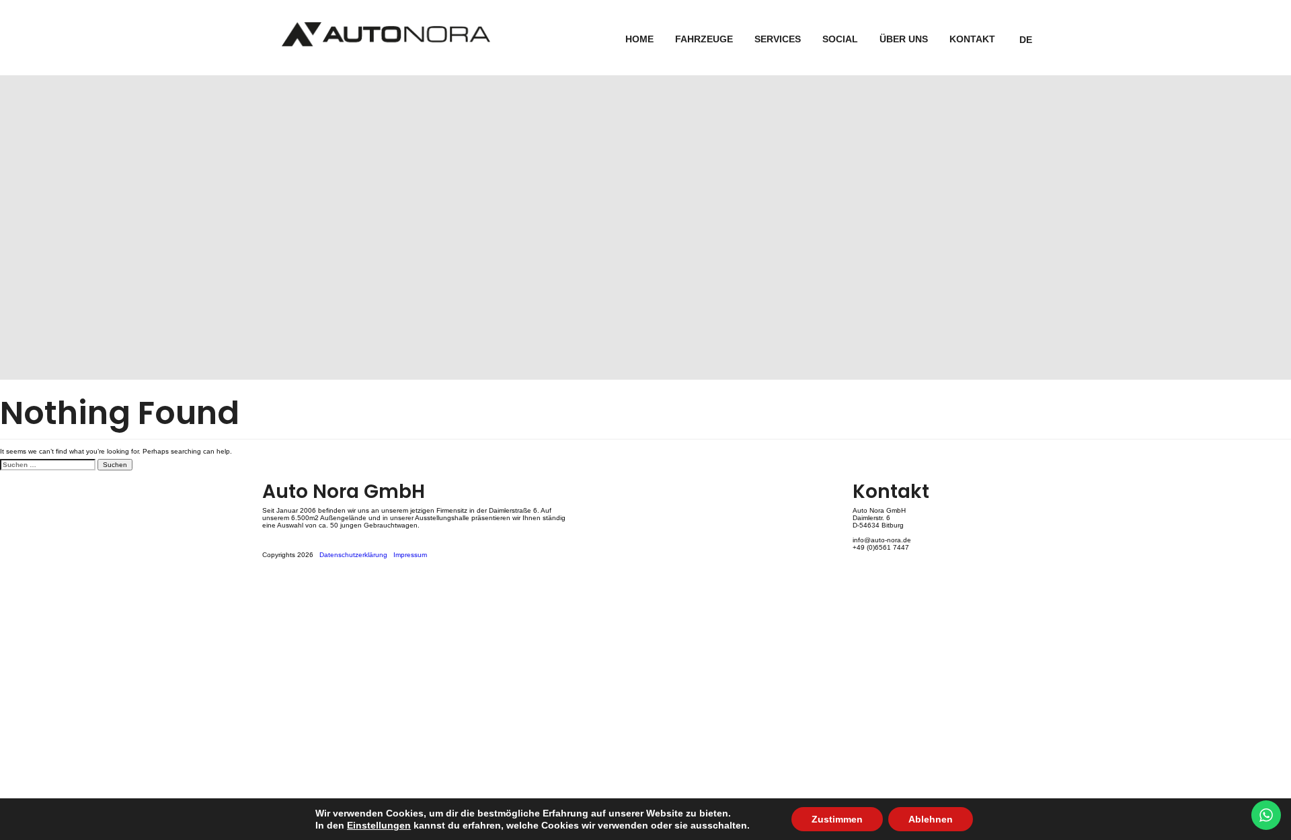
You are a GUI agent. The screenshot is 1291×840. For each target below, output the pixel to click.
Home (639, 39)
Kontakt (972, 39)
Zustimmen (837, 819)
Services (777, 39)
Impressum (410, 554)
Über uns (903, 39)
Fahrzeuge (704, 39)
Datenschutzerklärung (353, 554)
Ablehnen (930, 819)
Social (840, 39)
